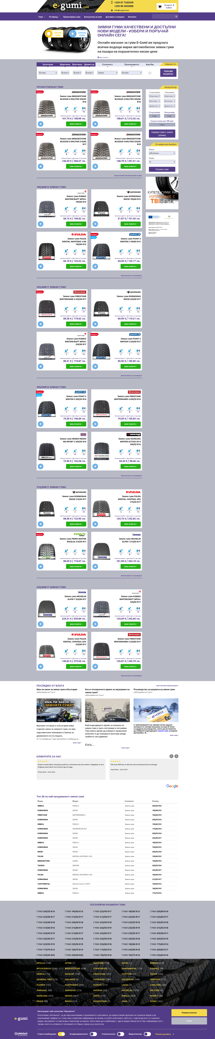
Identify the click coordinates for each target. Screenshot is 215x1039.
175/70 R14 (156, 893)
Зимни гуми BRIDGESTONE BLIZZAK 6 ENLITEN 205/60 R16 (127, 99)
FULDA (40, 856)
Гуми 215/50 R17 (102, 916)
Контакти (132, 17)
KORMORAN (43, 810)
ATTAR (68, 962)
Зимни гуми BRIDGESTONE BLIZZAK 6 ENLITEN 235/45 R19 (127, 141)
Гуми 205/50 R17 (159, 933)
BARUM (154, 962)
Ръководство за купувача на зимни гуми (154, 689)
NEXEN (68, 995)
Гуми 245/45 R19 (46, 933)
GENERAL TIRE (44, 979)
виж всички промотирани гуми (127, 175)
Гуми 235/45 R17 (46, 938)
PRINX (40, 1001)
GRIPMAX (155, 979)
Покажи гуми (162, 169)
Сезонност (107, 64)
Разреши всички (189, 1013)
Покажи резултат (168, 72)
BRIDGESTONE (44, 861)
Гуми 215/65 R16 (46, 927)
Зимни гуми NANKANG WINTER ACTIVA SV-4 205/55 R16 (129, 441)
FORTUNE (127, 973)
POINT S (154, 995)
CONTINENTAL (44, 884)
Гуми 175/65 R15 (102, 949)
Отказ (189, 1021)
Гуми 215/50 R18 (74, 938)
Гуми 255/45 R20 (46, 954)
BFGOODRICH (44, 968)
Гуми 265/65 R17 (159, 949)
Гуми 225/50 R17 (46, 916)
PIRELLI (126, 995)
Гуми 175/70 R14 (46, 949)
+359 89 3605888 (123, 6)
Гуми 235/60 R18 (102, 944)
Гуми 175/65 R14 (159, 944)
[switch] (93, 1034)
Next (176, 756)
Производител (131, 64)
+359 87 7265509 (123, 2)
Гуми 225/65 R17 (159, 916)
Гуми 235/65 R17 (102, 933)
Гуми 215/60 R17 (74, 927)
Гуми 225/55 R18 (131, 922)
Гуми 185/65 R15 (131, 911)
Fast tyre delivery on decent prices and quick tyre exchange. (134, 766)
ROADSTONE (100, 1001)
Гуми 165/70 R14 (74, 949)
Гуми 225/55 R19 (46, 944)
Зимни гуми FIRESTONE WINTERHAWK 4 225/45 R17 (73, 297)
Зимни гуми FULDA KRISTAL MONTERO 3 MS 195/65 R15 (74, 241)
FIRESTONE (42, 815)
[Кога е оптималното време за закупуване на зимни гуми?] (107, 710)
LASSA (125, 984)
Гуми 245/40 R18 (131, 949)
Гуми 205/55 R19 (159, 938)
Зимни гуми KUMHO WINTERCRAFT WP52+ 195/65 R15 (75, 199)
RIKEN (40, 851)
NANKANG (42, 995)
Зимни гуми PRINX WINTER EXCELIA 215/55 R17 (73, 540)
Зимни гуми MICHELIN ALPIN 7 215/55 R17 (130, 540)
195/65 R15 (156, 810)
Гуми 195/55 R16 (102, 954)
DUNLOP (69, 973)
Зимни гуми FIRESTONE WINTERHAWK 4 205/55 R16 (127, 397)
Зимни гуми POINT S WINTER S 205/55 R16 (76, 397)
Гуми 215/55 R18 (159, 927)
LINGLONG (155, 984)
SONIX (153, 1001)
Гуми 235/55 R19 (102, 927)
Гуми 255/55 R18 (131, 938)
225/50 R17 (156, 870)
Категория (48, 64)
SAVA (124, 1001)
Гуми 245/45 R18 (74, 922)
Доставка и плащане (115, 17)
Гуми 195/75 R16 (131, 954)
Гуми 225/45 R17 (102, 911)
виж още (77, 742)
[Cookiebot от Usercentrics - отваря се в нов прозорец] (21, 1034)
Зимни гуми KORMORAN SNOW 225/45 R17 (129, 297)
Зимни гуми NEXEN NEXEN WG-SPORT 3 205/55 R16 (73, 440)
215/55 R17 (156, 879)
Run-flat (150, 64)
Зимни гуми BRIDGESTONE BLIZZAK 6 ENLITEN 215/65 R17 (73, 141)
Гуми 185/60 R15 (131, 944)
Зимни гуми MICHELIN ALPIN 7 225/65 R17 (75, 597)
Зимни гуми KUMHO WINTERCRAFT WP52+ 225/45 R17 (75, 341)
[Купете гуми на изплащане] (162, 193)
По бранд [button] (53, 17)
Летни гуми (57, 34)
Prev (171, 756)
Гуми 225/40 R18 (46, 922)
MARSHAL (42, 990)
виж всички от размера (131, 275)
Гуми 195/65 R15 (74, 911)
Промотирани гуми (71, 17)
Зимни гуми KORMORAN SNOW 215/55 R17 (74, 497)
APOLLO (41, 962)
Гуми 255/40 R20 (74, 954)
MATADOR (70, 990)
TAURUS (41, 865)
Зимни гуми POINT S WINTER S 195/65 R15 (130, 240)
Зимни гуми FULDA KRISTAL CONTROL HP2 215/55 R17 (129, 499)
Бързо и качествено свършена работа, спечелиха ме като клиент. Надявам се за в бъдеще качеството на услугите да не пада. (71, 768)
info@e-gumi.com (121, 10)
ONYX (96, 995)
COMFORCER (100, 968)
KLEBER (41, 984)
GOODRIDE (99, 979)
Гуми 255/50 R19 (131, 927)
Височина (77, 64)
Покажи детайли (163, 1034)
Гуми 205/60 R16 (159, 911)
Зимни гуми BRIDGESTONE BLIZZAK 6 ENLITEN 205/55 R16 (73, 99)
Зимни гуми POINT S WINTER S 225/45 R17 (130, 340)
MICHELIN (127, 990)
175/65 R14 (156, 829)
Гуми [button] (40, 17)
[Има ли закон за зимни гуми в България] (59, 710)
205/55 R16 (156, 806)
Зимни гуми (82, 34)
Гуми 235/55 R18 (159, 922)
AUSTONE (98, 962)
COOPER (154, 968)
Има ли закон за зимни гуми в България (57, 689)
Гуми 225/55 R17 (131, 916)
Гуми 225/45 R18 (102, 922)
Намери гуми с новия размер (162, 134)
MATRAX (97, 990)
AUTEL (125, 962)
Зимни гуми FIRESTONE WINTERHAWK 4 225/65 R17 (127, 640)
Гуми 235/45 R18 (102, 938)
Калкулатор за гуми (93, 17)
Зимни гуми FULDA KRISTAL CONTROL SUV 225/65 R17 (74, 641)
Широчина (65, 64)
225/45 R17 (156, 838)
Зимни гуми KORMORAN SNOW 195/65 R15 (129, 197)
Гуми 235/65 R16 (159, 954)
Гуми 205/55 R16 (46, 911)
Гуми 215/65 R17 (74, 933)
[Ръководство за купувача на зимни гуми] (156, 710)
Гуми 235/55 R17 (131, 933)
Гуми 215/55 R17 (74, 916)
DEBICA (41, 806)
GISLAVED (70, 979)
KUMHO (97, 984)
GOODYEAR (128, 979)
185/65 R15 (156, 842)
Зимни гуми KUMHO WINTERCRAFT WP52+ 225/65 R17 (130, 599)
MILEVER (155, 990)
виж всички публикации (167, 685)
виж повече (103, 57)
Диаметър (89, 64)
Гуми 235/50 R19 (74, 944)
